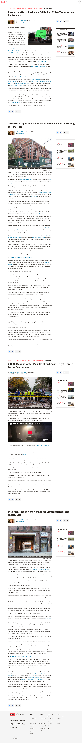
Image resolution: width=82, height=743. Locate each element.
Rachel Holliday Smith (21, 20)
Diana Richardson (36, 79)
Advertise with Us (60, 718)
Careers (58, 723)
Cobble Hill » (60, 45)
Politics (45, 8)
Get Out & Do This (42, 723)
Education (32, 720)
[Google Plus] (48, 721)
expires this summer (42, 61)
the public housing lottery (26, 179)
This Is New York (42, 728)
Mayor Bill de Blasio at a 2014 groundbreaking (27, 229)
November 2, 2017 (26, 448)
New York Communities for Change (23, 76)
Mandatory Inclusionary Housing (41, 569)
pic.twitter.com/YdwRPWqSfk (42, 452)
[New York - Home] (4, 2)
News (26, 1)
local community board (16, 85)
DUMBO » (58, 143)
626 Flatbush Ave (16, 49)
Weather (31, 733)
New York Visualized (42, 720)
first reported (34, 196)
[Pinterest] (48, 720)
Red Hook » (59, 395)
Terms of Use (12, 737)
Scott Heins (12, 372)
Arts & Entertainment (33, 716)
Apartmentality (41, 721)
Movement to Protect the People (22, 83)
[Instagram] (48, 723)
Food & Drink (32, 721)
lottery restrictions (38, 213)
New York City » (60, 163)
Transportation (32, 730)
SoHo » (58, 51)
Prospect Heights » (61, 38)
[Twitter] (48, 716)
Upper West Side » (60, 537)
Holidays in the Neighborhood (44, 730)
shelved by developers (34, 677)
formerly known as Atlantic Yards (16, 183)
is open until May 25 (15, 102)
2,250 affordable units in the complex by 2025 (40, 227)
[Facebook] (48, 718)
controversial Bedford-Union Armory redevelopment (33, 679)
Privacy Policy (17, 737)
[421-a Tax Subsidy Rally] (40, 35)
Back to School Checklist (43, 716)
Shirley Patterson (12, 81)
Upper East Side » (60, 157)
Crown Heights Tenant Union (38, 66)
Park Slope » (59, 32)
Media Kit (58, 725)
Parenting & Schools (33, 725)
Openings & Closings (42, 725)
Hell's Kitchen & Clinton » (62, 389)
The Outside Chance (42, 718)
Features (32, 1)
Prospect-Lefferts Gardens (14, 51)
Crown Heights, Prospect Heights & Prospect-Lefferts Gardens (25, 8)
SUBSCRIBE (52, 728)
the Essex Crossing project (38, 237)
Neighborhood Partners (61, 716)
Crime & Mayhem (47, 360)
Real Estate (49, 8)
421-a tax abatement (15, 52)
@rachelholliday (20, 22)
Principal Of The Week (43, 726)
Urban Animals (32, 731)
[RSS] (48, 725)
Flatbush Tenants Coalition (37, 81)
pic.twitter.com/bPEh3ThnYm (42, 445)
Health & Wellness (33, 723)
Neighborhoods (18, 1)
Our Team (58, 721)
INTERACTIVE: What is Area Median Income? (21, 257)
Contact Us (59, 720)
